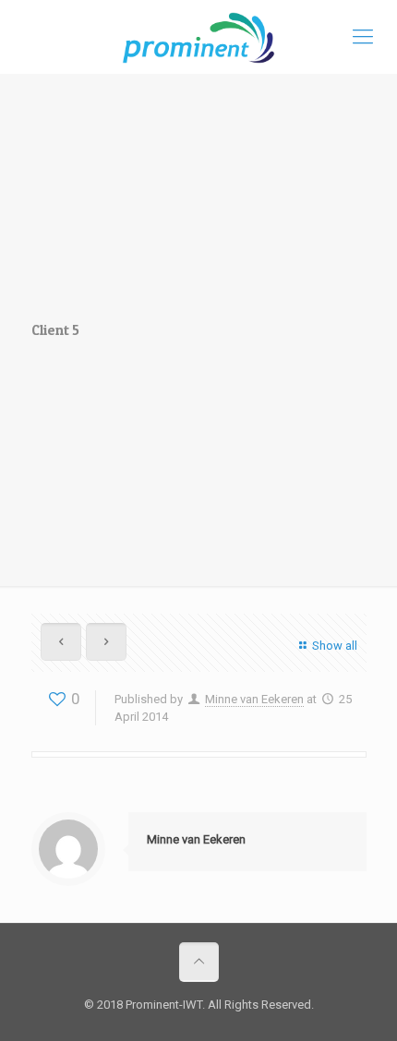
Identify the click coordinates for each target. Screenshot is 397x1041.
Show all (334, 645)
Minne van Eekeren (254, 699)
